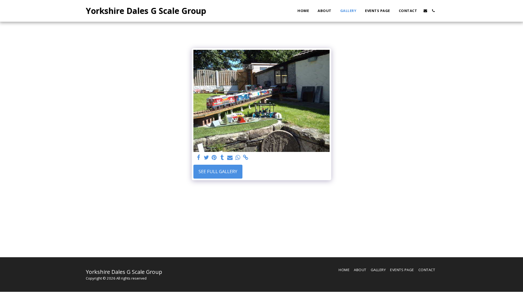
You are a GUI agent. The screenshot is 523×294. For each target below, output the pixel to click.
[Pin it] (214, 158)
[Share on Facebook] (198, 158)
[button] (425, 11)
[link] (246, 158)
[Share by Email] (230, 158)
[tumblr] (222, 158)
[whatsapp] (238, 158)
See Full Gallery (218, 171)
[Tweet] (206, 158)
